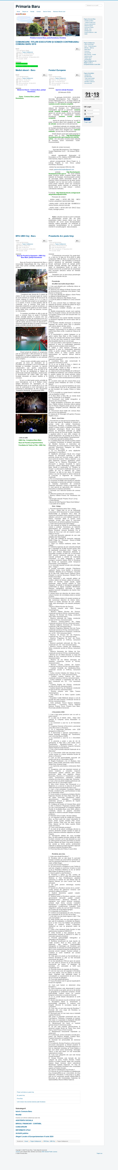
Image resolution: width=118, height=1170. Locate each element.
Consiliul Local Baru (89, 20)
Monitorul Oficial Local (59, 11)
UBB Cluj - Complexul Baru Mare (30, 440)
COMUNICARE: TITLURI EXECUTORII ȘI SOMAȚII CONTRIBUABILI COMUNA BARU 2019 (47, 42)
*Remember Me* (89, 116)
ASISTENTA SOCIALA (24, 1120)
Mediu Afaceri (88, 49)
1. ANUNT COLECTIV (22, 64)
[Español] (25, 14)
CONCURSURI (21, 1127)
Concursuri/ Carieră (89, 27)
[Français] (19, 14)
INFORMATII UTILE (23, 1130)
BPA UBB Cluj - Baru (26, 235)
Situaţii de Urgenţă (89, 25)
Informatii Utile (88, 52)
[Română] (16, 14)
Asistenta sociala (88, 56)
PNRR (86, 34)
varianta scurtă (54, 104)
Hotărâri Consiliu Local (90, 22)
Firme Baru (20, 1098)
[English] (18, 14)
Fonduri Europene (57, 70)
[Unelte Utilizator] (77, 49)
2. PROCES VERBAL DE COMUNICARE (27, 66)
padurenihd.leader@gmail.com (64, 169)
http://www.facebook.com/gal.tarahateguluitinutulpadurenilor (64, 193)
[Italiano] (22, 14)
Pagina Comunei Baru (90, 19)
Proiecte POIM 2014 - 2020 (91, 32)
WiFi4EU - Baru (88, 29)
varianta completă (66, 104)
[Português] (24, 14)
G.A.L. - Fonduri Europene (90, 46)
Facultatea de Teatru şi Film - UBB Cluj (32, 445)
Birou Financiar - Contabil (90, 54)
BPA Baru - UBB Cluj (89, 48)
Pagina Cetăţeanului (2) (90, 61)
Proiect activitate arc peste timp (25, 1092)
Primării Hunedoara (89, 80)
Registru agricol (88, 57)
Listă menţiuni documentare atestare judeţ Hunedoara (31, 1102)
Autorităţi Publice (88, 76)
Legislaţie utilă (88, 75)
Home (18, 11)
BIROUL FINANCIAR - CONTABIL (28, 1123)
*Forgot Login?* (88, 122)
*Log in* (87, 119)
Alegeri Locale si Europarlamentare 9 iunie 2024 (34, 1136)
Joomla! (18, 1151)
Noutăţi (32, 11)
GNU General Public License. (49, 1151)
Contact (39, 11)
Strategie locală (88, 30)
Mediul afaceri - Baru (25, 70)
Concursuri (87, 51)
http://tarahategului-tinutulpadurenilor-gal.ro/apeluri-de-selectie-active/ (64, 137)
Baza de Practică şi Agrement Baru (31, 442)
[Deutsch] (21, 14)
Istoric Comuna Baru (24, 1111)
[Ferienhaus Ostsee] (98, 99)
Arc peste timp (21, 1095)
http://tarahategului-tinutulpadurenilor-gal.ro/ (64, 172)
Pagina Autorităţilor (89, 73)
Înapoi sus (99, 1153)
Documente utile (88, 83)
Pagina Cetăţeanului (27, 52)
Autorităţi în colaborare (90, 81)
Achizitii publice (22, 1133)
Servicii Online (47, 11)
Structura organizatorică (90, 24)
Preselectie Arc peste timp (61, 235)
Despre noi (25, 11)
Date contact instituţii (89, 78)
